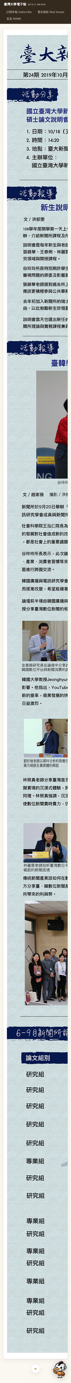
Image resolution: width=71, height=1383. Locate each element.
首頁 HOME (14, 18)
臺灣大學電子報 (25, 4)
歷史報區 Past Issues (51, 12)
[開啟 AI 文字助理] (60, 1369)
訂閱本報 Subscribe (19, 12)
